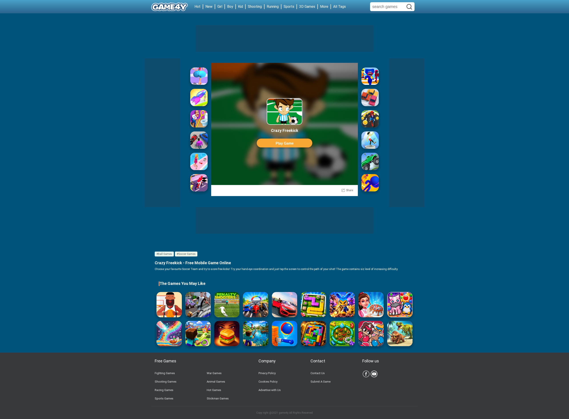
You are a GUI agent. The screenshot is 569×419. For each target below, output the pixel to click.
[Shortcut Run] (370, 76)
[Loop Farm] (342, 333)
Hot (197, 6)
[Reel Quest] (255, 333)
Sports (289, 6)
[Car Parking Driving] (284, 304)
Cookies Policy (267, 381)
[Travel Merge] (227, 333)
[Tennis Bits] (198, 333)
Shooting (255, 6)
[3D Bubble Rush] (370, 182)
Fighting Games (165, 373)
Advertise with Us (269, 390)
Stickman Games (218, 398)
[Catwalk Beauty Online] (199, 161)
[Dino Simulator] (400, 333)
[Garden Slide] (313, 304)
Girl (219, 6)
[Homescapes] (199, 118)
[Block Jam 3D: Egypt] (313, 333)
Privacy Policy (267, 373)
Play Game (285, 143)
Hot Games (214, 390)
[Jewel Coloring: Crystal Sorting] (400, 304)
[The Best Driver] (199, 140)
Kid (240, 6)
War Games (214, 373)
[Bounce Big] (199, 76)
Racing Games (164, 390)
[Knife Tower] (284, 333)
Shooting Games (165, 381)
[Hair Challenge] (199, 97)
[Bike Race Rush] (370, 118)
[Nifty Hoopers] (169, 304)
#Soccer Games (186, 254)
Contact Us (318, 373)
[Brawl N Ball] (342, 304)
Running (273, 6)
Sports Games (164, 398)
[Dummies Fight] (371, 333)
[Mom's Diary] (371, 304)
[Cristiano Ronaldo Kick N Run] (198, 304)
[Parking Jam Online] (370, 97)
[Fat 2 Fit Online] (370, 140)
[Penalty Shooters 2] (227, 304)
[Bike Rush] (199, 182)
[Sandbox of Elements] (169, 333)
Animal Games (216, 381)
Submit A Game (321, 381)
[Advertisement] (284, 38)
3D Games (307, 6)
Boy (230, 6)
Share (349, 190)
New (208, 6)
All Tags (339, 6)
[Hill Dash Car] (370, 161)
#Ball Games (164, 254)
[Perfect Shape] (255, 304)
